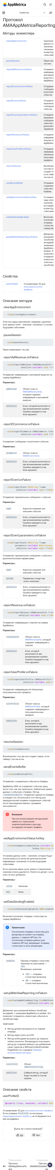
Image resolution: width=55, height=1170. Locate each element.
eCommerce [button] (11, 453)
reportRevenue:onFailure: (18, 134)
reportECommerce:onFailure (19, 86)
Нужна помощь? (50, 1165)
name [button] (8, 509)
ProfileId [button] (23, 1113)
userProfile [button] (12, 704)
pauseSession (13, 60)
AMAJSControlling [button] (34, 1067)
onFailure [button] (11, 406)
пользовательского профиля (33, 288)
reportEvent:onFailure (16, 100)
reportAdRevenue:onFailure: (19, 69)
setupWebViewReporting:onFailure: (22, 236)
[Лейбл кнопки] (50, 4)
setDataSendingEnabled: (17, 216)
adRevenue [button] (11, 389)
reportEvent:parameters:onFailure (21, 114)
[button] (45, 314)
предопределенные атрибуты (17, 1116)
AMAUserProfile (32, 706)
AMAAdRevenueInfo (32, 391)
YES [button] (23, 966)
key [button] (8, 892)
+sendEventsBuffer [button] (13, 795)
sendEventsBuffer (14, 182)
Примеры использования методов (24, 1051)
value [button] (9, 886)
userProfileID (12, 283)
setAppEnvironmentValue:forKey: (21, 197)
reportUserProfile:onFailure (18, 148)
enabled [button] (10, 961)
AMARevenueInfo (33, 639)
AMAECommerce (31, 455)
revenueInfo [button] (12, 637)
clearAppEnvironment (16, 40)
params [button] (9, 578)
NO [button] (27, 980)
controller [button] (12, 1064)
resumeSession (13, 165)
